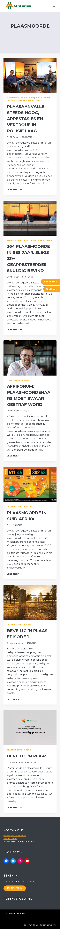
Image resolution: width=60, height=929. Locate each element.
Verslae (28, 507)
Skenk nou (50, 281)
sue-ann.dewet (17, 643)
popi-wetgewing (17, 898)
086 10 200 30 (10, 839)
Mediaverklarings (17, 98)
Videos (27, 625)
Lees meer (14, 189)
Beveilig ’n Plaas (27, 756)
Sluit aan (51, 289)
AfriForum (14, 137)
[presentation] (30, 75)
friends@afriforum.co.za (14, 836)
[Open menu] (54, 5)
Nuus (31, 98)
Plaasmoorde (43, 98)
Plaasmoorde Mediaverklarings (25, 100)
